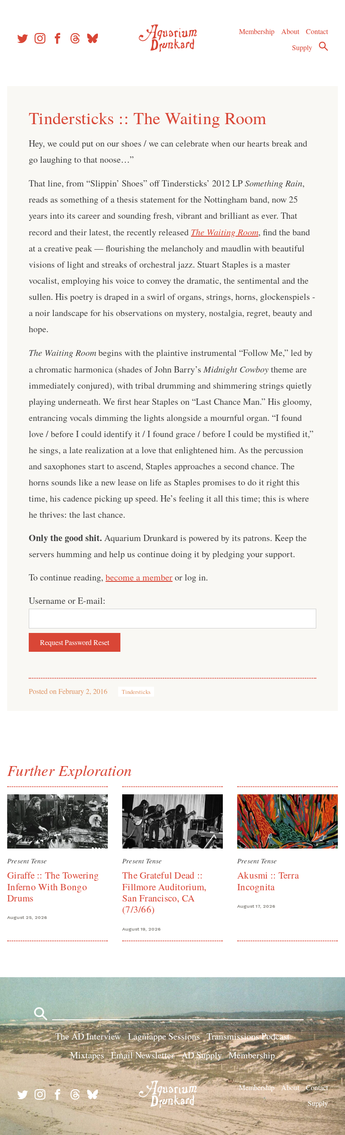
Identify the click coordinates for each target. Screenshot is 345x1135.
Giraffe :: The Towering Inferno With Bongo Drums (53, 886)
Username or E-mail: (67, 600)
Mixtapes (87, 1055)
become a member (139, 577)
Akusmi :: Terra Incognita (268, 880)
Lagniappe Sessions (164, 1036)
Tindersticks (136, 692)
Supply (302, 47)
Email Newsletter (142, 1055)
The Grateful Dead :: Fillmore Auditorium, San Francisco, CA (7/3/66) (164, 892)
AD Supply (201, 1055)
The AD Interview (88, 1036)
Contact (317, 31)
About (290, 31)
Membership (256, 31)
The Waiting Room (224, 232)
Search (323, 46)
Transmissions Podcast (248, 1036)
